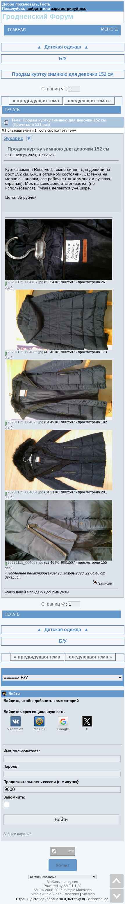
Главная (17, 30)
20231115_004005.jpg (25, 352)
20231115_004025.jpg (25, 422)
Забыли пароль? (17, 834)
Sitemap (88, 894)
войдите (34, 8)
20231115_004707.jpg (25, 282)
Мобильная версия (62, 882)
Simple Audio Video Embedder (55, 894)
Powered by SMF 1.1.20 (62, 886)
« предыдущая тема (36, 100)
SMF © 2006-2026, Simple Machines (62, 890)
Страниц (51, 88)
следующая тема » (89, 100)
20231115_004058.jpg (25, 563)
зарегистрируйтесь (68, 8)
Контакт (62, 865)
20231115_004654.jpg (25, 492)
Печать (12, 110)
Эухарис (13, 138)
